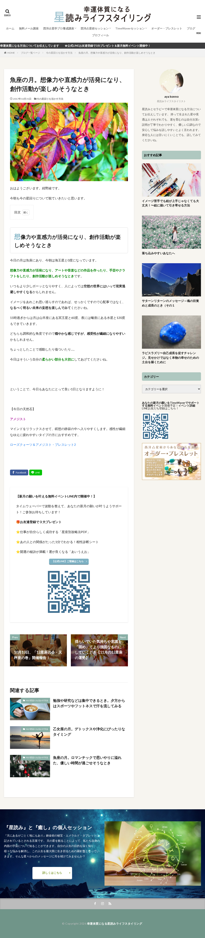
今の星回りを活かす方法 (59, 52)
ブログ (191, 28)
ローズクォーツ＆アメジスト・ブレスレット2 (43, 444)
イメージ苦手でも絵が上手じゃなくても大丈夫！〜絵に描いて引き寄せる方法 (170, 203)
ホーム (10, 28)
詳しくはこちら (52, 872)
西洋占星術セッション (95, 28)
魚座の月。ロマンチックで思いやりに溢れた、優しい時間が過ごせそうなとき (87, 760)
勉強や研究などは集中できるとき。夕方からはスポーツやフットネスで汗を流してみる (89, 703)
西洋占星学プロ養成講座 (58, 28)
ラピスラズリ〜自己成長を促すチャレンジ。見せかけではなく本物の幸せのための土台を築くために (170, 357)
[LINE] (35, 472)
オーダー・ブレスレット (166, 28)
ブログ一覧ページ (30, 52)
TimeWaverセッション (130, 28)
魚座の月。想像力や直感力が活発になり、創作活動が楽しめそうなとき (116, 52)
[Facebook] (19, 472)
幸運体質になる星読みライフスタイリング (114, 923)
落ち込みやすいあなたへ (158, 253)
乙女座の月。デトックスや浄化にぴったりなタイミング (89, 731)
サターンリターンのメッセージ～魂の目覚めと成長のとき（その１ (170, 303)
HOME (11, 52)
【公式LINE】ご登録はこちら (68, 561)
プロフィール (100, 35)
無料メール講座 (29, 28)
